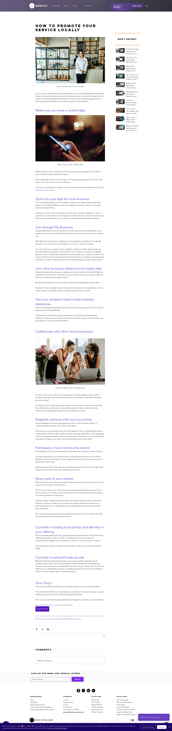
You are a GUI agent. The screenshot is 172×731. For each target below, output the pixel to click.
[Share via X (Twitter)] (42, 629)
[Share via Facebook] (36, 629)
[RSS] (93, 690)
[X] (83, 690)
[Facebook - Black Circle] (78, 690)
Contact (65, 700)
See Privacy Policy (60, 728)
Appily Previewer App (37, 705)
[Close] (169, 727)
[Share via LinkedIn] (48, 629)
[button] (89, 5)
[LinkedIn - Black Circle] (88, 690)
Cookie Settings (148, 727)
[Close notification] (167, 716)
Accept (161, 727)
